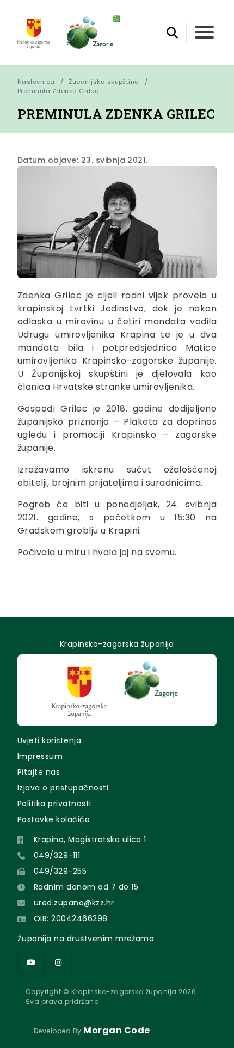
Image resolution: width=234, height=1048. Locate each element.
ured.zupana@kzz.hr (74, 902)
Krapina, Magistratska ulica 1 (90, 839)
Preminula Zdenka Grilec (57, 91)
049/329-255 (60, 871)
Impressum (40, 756)
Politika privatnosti (54, 803)
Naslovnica (36, 81)
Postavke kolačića (53, 819)
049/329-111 (57, 855)
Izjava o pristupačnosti (62, 787)
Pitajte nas (38, 772)
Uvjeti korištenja (49, 740)
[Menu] (204, 33)
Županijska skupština (104, 81)
